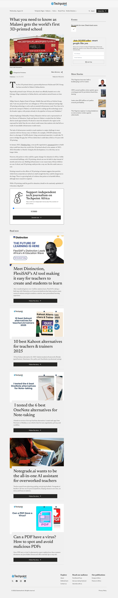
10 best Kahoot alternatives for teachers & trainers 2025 (37, 347)
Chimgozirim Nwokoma (19, 72)
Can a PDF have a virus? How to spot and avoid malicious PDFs (34, 542)
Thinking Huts (25, 145)
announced (51, 145)
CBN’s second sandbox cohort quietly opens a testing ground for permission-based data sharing (84, 92)
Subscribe (101, 11)
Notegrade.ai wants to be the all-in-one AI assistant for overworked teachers (35, 476)
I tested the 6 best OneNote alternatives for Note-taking (35, 410)
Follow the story (34, 301)
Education (61, 76)
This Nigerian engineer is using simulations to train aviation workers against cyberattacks (84, 113)
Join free (89, 62)
